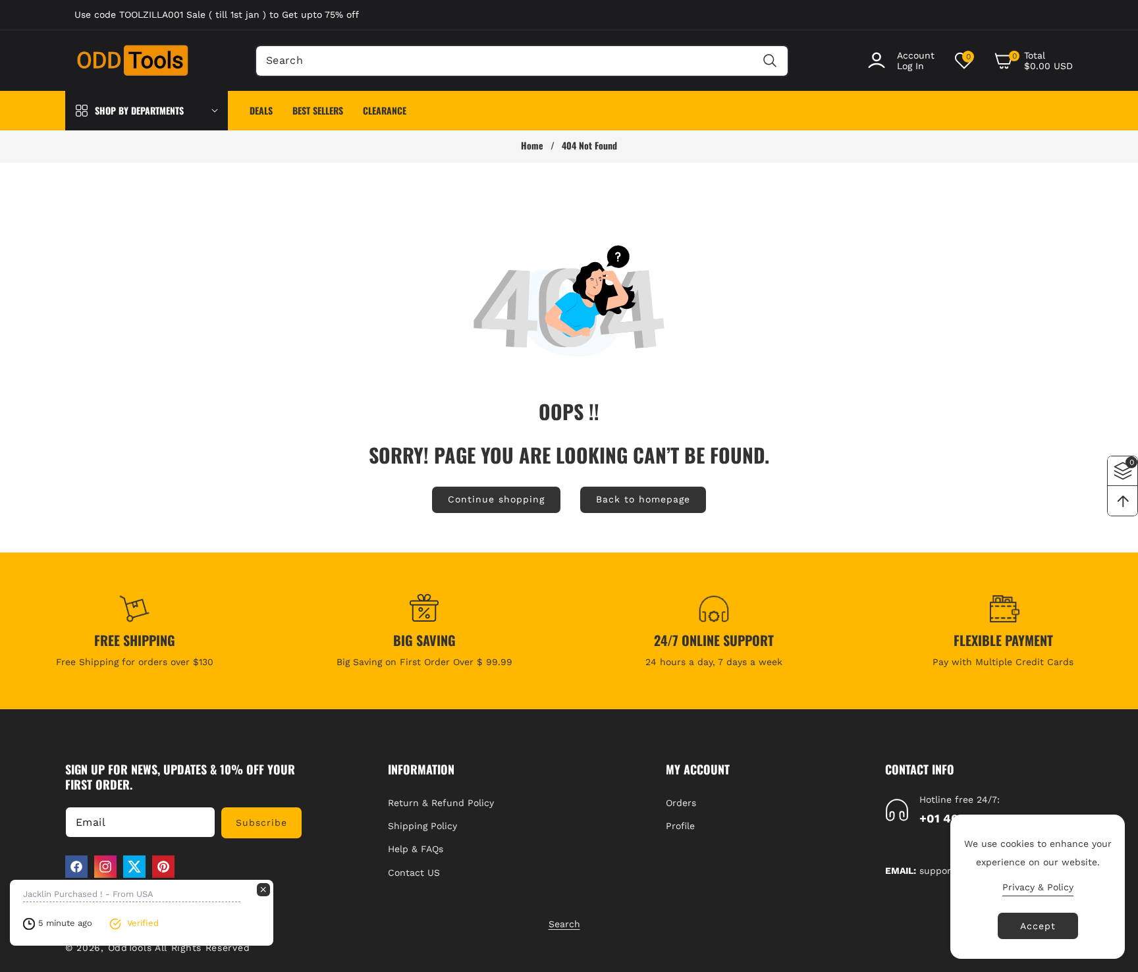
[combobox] (522, 61)
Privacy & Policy (1037, 887)
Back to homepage (643, 499)
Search (564, 924)
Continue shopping (496, 499)
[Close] (263, 889)
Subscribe (261, 822)
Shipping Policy (422, 826)
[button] (1033, 60)
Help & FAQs (415, 849)
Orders (681, 802)
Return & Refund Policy (441, 802)
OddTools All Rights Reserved (181, 947)
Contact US (414, 872)
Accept (1038, 926)
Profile (680, 826)
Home (532, 145)
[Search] (769, 61)
